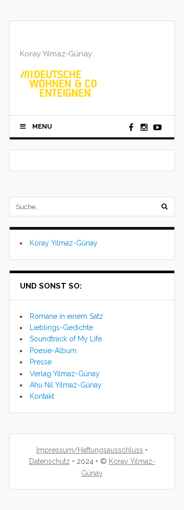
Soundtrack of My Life (66, 339)
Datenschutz (49, 461)
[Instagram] (144, 127)
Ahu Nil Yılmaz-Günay (66, 385)
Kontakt (42, 396)
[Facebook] (130, 127)
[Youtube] (157, 127)
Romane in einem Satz (66, 316)
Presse (41, 362)
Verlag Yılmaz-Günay (65, 374)
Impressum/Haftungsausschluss (89, 450)
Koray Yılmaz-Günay (64, 243)
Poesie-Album (53, 350)
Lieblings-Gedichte (61, 327)
